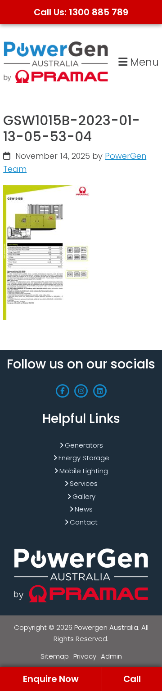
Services (84, 483)
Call (132, 679)
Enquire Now (51, 679)
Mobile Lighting (83, 471)
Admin (111, 656)
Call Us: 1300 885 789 (81, 12)
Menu (143, 61)
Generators (84, 445)
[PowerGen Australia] (55, 43)
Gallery (83, 496)
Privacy (84, 656)
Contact (84, 522)
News (84, 509)
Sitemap (54, 656)
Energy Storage (83, 457)
